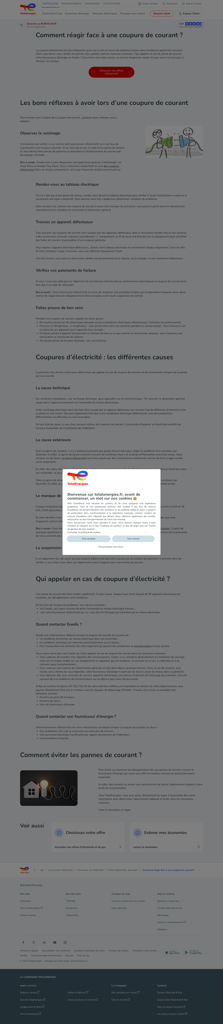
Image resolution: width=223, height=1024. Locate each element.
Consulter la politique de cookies (84, 532)
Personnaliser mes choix (110, 546)
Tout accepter (89, 538)
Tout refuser (133, 538)
